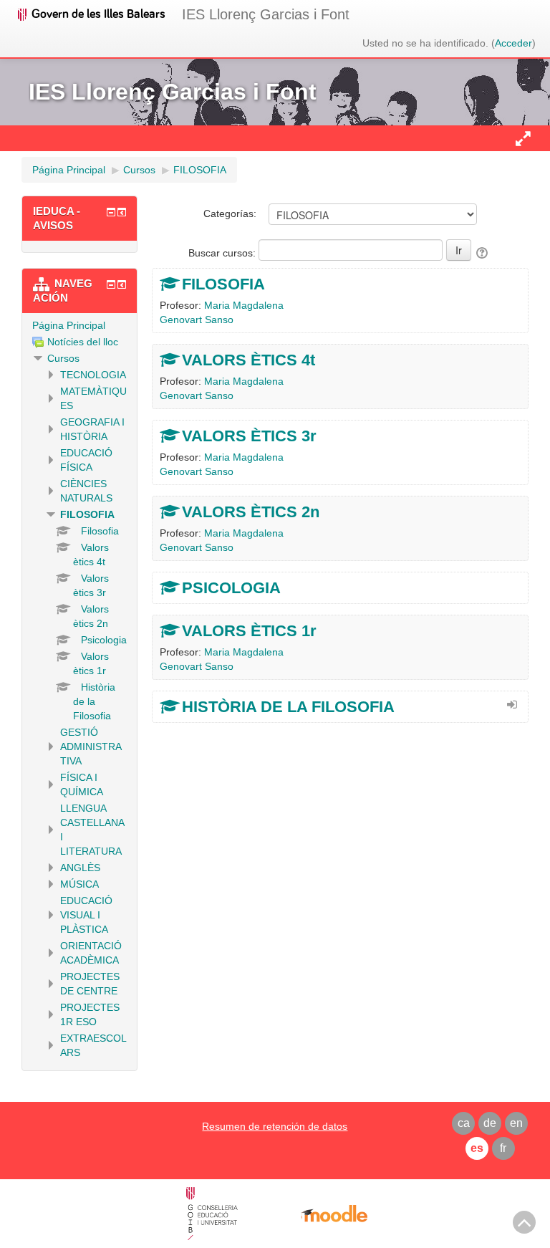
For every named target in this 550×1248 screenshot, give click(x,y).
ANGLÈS (80, 867)
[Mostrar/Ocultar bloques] (523, 138)
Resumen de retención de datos (274, 1126)
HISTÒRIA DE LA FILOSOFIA (288, 707)
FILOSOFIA (223, 284)
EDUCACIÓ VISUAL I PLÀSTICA (86, 915)
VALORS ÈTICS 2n (250, 512)
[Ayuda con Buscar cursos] (483, 253)
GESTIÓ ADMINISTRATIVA (91, 746)
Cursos (63, 358)
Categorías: (229, 213)
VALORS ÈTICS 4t (248, 360)
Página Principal (68, 325)
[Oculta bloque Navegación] (111, 284)
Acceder (513, 43)
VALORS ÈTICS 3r (249, 436)
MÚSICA (79, 884)
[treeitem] (79, 325)
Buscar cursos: (223, 253)
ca (464, 1123)
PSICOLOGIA (231, 588)
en (516, 1123)
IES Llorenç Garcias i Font (265, 14)
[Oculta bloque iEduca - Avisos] (111, 212)
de (489, 1123)
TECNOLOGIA (93, 374)
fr (503, 1148)
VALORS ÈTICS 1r (249, 631)
